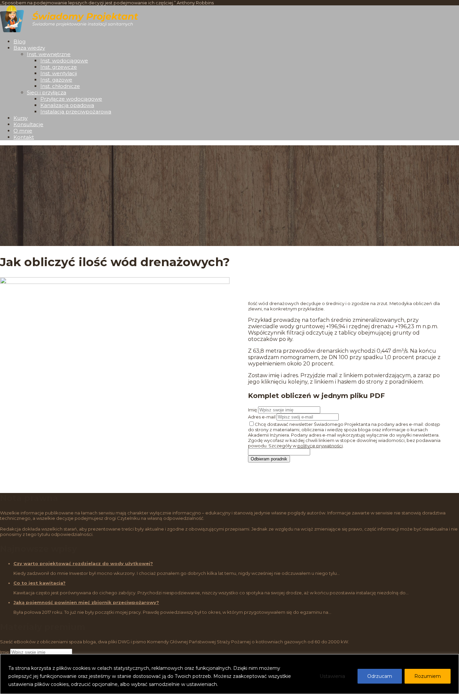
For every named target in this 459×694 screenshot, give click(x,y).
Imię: (5, 652)
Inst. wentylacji (58, 73)
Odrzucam (379, 676)
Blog (19, 41)
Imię (252, 409)
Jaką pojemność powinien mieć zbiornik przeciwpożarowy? (86, 602)
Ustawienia (332, 676)
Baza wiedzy (29, 48)
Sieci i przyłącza (46, 92)
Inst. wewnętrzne (49, 54)
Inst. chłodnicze (60, 86)
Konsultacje (28, 124)
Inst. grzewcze (58, 67)
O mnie (22, 131)
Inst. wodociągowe (64, 60)
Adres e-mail (262, 416)
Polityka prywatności (244, 684)
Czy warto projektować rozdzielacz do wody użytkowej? (83, 563)
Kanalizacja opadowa (67, 105)
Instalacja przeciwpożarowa (75, 111)
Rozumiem (427, 676)
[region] (229, 674)
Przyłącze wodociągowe (71, 99)
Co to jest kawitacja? (39, 583)
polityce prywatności (320, 445)
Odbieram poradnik (269, 458)
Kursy (20, 118)
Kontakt (23, 137)
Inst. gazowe (56, 80)
